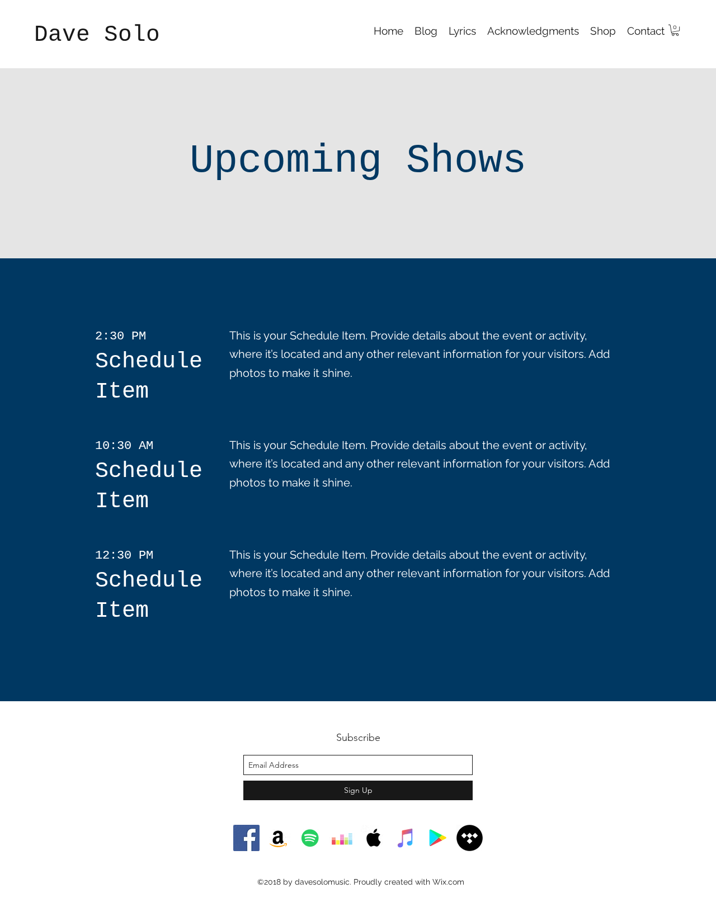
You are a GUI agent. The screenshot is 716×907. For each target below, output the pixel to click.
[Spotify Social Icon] (310, 838)
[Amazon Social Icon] (278, 838)
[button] (675, 30)
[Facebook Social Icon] (246, 838)
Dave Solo (104, 35)
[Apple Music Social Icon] (374, 838)
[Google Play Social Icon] (438, 838)
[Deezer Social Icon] (342, 838)
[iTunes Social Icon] (406, 838)
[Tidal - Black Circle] (469, 838)
